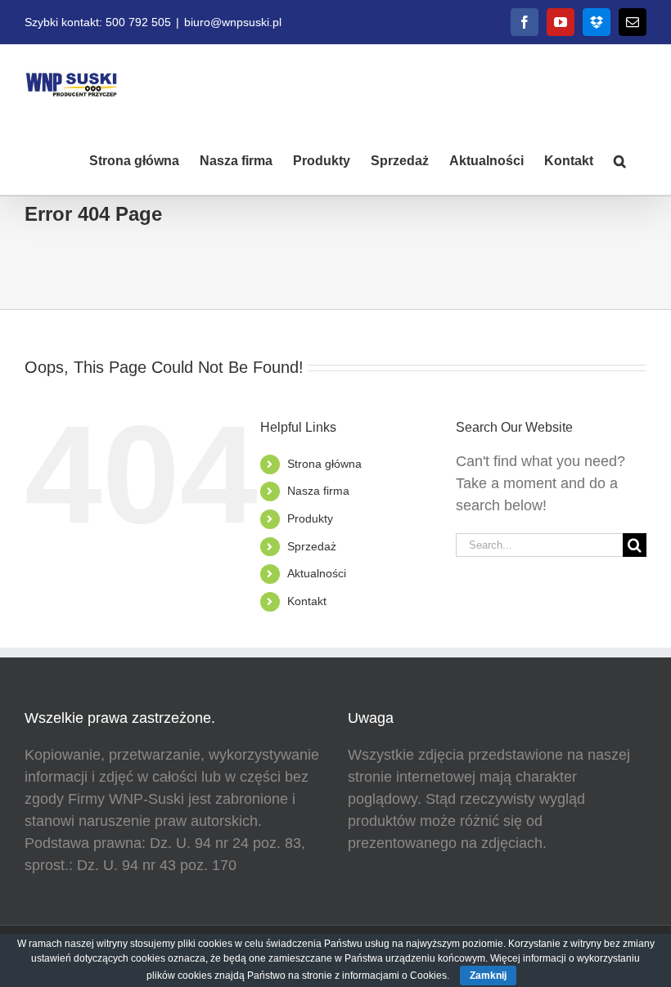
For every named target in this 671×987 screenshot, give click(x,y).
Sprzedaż (311, 546)
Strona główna (324, 463)
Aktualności (316, 573)
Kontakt (306, 601)
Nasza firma (318, 490)
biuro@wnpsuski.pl (232, 22)
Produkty (310, 518)
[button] (620, 159)
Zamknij (488, 975)
